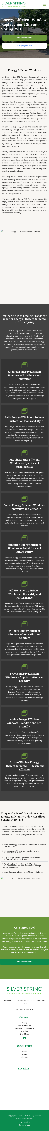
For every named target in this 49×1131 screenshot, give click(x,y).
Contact (24, 1057)
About (24, 1054)
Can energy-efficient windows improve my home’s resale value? (22, 852)
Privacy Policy (24, 1122)
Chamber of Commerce (24, 1028)
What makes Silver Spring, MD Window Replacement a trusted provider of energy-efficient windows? (22, 865)
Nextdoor (24, 1031)
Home (24, 1051)
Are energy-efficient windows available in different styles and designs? (22, 858)
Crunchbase (24, 1034)
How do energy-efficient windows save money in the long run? (25, 845)
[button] (24, 845)
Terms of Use (24, 1125)
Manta (24, 1023)
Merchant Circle (24, 1025)
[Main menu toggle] (44, 4)
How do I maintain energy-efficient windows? (23, 872)
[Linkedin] (24, 1038)
